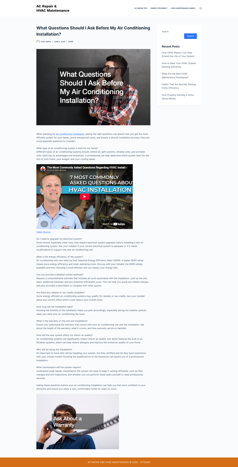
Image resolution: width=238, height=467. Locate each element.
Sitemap (145, 462)
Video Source (43, 232)
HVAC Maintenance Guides (183, 8)
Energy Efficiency (159, 8)
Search (165, 31)
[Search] (201, 8)
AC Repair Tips (140, 8)
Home (70, 42)
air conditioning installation (70, 134)
